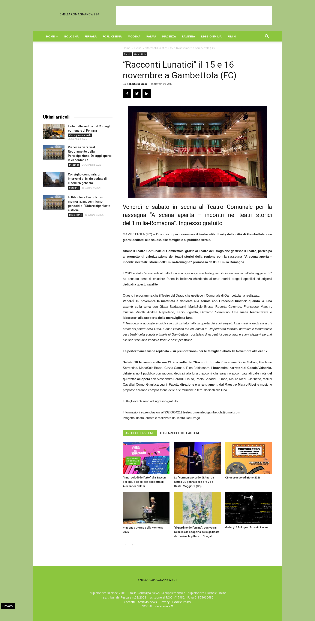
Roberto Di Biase (137, 83)
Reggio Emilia (211, 36)
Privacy (165, 602)
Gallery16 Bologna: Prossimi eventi (247, 527)
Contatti (129, 602)
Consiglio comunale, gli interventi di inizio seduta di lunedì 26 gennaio (87, 179)
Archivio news (147, 602)
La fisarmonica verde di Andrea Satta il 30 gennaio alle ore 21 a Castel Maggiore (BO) (194, 482)
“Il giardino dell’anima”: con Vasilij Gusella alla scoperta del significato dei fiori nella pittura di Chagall (196, 532)
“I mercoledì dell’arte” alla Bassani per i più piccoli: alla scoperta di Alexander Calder (144, 482)
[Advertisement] (194, 15)
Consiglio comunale (80, 135)
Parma (151, 36)
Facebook (161, 606)
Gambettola (140, 54)
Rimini (232, 36)
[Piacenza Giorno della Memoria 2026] (146, 508)
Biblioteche (75, 214)
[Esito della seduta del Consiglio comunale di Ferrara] (53, 131)
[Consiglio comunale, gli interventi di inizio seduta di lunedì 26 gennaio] (53, 179)
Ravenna (188, 36)
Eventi (137, 48)
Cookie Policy (181, 602)
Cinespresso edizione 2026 (242, 477)
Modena (134, 36)
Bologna (71, 36)
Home (50, 36)
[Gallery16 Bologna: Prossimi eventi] (248, 508)
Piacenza (169, 36)
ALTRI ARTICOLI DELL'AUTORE (179, 433)
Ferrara (91, 36)
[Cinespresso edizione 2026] (248, 458)
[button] (267, 37)
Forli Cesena (112, 36)
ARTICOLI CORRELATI (139, 433)
